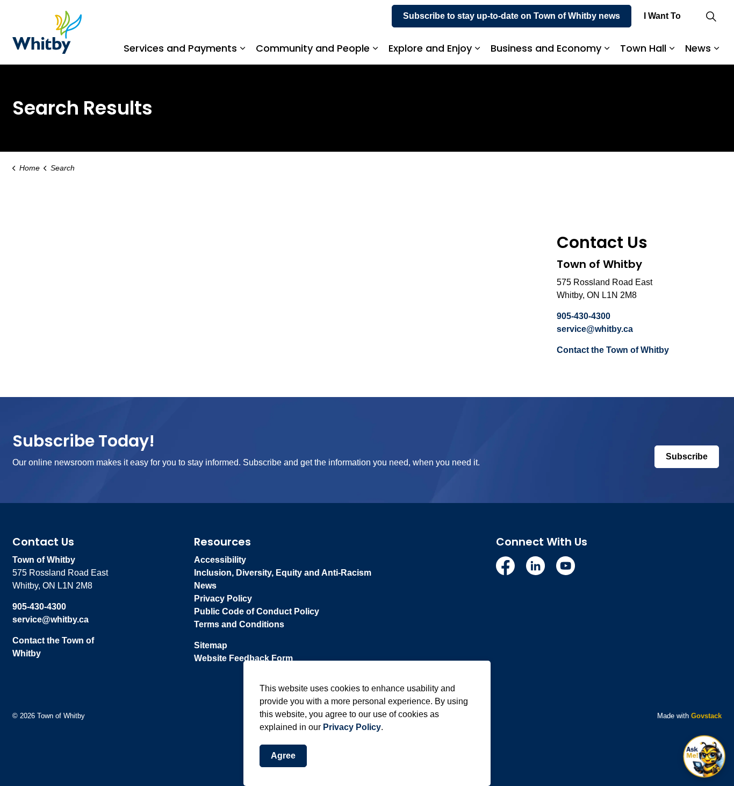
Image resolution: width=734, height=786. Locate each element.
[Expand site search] (711, 16)
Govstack (706, 716)
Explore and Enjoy (430, 48)
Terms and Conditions (239, 624)
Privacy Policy (352, 727)
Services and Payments (180, 48)
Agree (283, 755)
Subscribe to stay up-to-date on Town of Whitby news (511, 15)
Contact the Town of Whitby (613, 350)
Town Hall (643, 48)
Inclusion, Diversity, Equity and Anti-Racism (282, 572)
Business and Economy (546, 48)
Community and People (313, 48)
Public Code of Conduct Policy (256, 611)
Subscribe (687, 456)
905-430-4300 (583, 316)
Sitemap (210, 645)
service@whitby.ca (595, 329)
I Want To (662, 15)
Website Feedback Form (243, 658)
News (698, 48)
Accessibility (220, 559)
